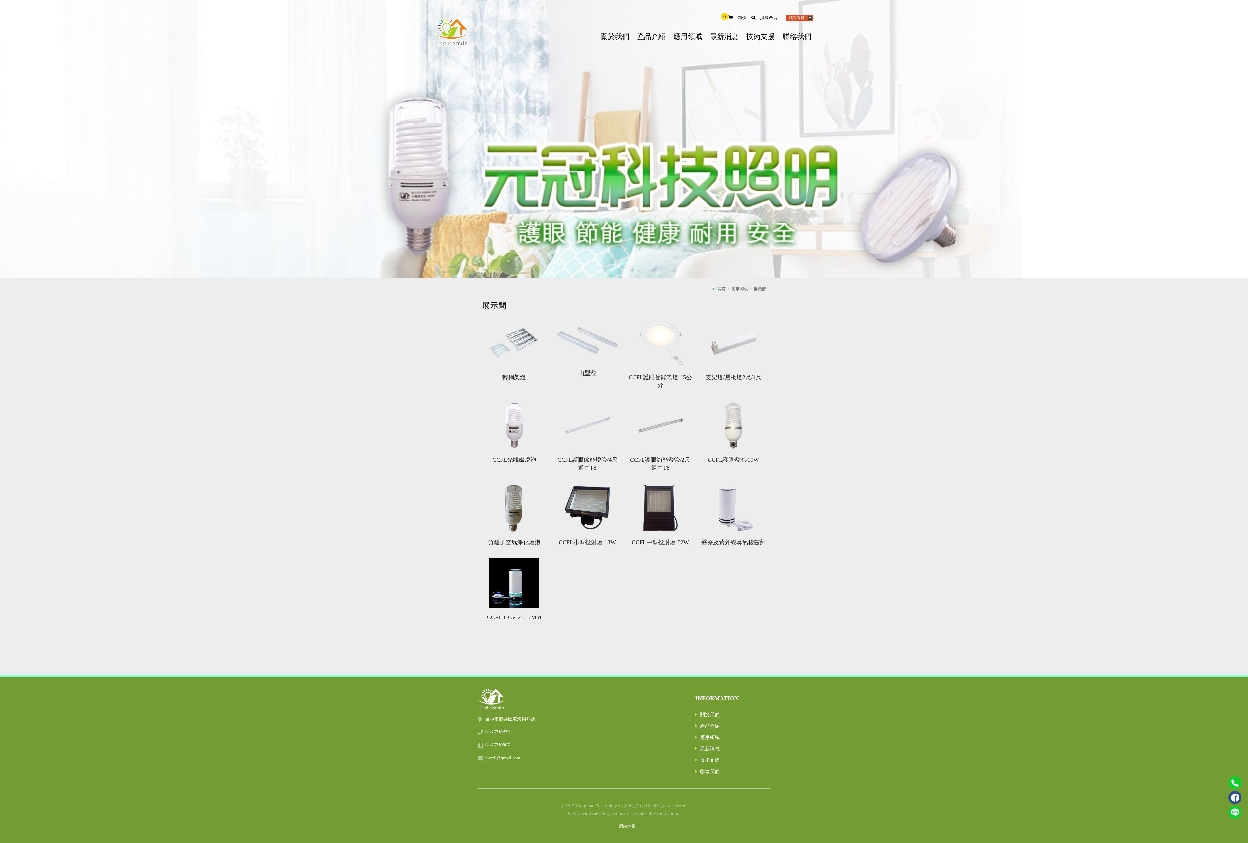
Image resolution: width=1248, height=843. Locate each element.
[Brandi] (491, 697)
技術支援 (760, 36)
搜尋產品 (768, 17)
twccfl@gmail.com (502, 758)
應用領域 (687, 36)
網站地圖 (627, 826)
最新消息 (724, 36)
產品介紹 (651, 36)
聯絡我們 (797, 36)
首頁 (721, 289)
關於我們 (615, 36)
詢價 (742, 17)
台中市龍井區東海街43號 (510, 719)
